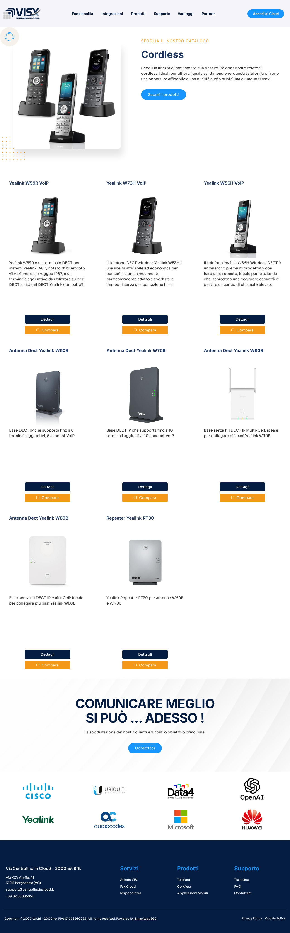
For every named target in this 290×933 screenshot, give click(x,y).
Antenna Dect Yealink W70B (136, 350)
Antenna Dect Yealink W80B (38, 518)
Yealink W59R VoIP (29, 183)
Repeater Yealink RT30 (130, 518)
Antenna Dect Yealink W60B (38, 350)
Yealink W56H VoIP (224, 183)
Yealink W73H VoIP (126, 183)
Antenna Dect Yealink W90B (233, 350)
